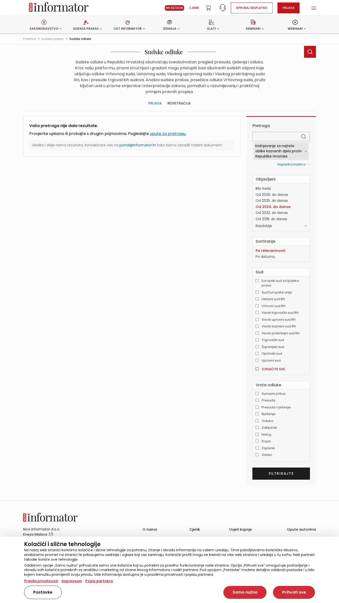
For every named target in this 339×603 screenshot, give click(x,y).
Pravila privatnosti (41, 580)
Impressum (72, 580)
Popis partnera (99, 580)
